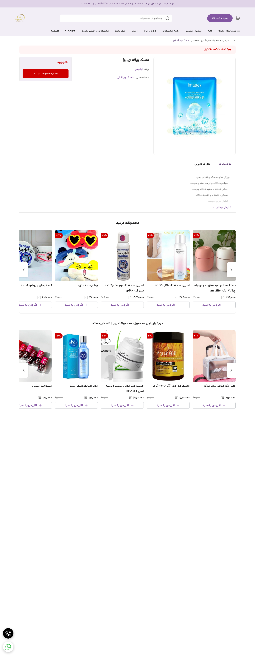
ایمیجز (139, 69)
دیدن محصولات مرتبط (45, 73)
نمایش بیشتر (224, 207)
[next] (23, 269)
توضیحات (225, 164)
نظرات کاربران (202, 164)
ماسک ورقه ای (181, 40)
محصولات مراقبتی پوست (207, 40)
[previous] (231, 269)
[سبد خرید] (238, 18)
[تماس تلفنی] (8, 633)
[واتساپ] (8, 647)
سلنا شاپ (230, 40)
